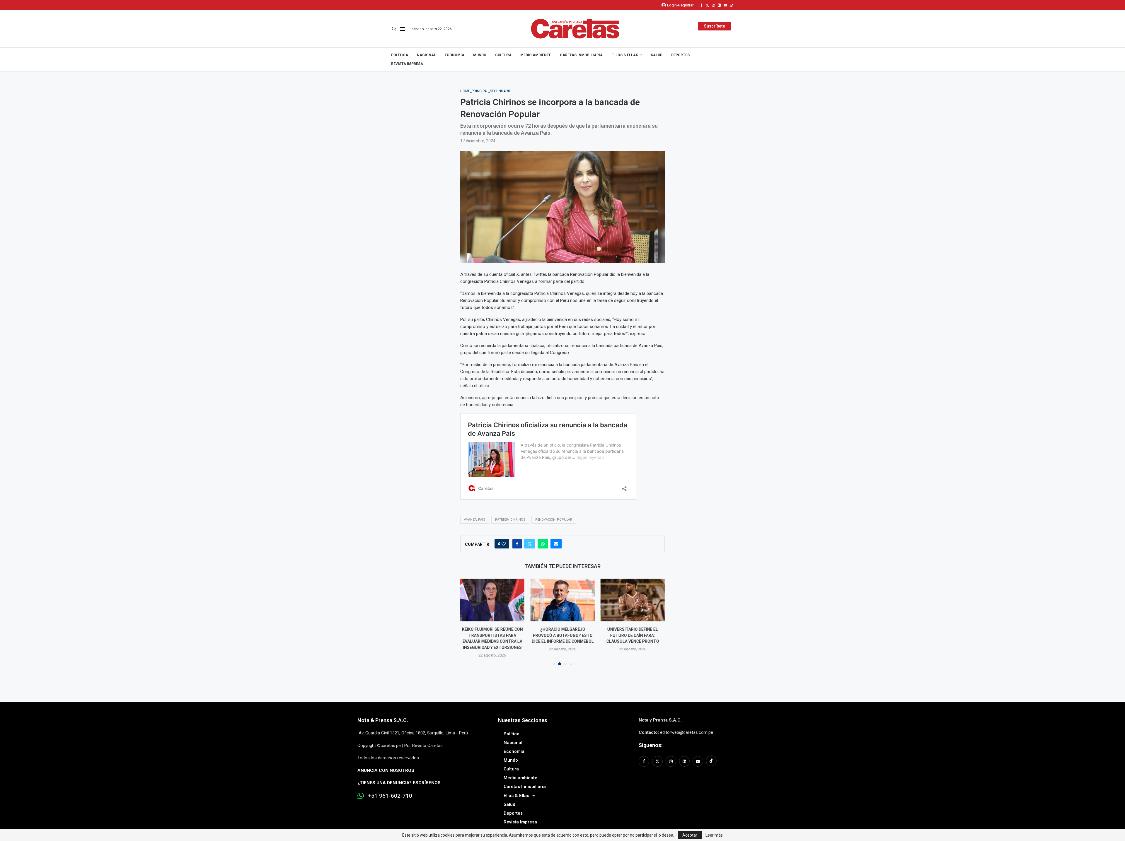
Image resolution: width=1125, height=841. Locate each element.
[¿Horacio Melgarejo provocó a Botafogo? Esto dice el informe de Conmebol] (562, 600)
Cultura (503, 55)
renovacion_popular (553, 520)
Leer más (714, 835)
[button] (468, 622)
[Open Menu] (402, 29)
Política (399, 55)
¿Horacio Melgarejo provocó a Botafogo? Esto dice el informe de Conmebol (562, 635)
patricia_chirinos (510, 520)
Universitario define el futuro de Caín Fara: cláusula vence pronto (632, 635)
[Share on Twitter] (529, 543)
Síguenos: (650, 745)
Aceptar (689, 835)
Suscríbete (714, 26)
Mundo (479, 55)
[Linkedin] (719, 5)
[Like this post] (504, 543)
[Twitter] (707, 5)
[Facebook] (701, 5)
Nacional (426, 55)
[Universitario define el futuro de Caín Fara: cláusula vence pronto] (633, 600)
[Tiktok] (732, 5)
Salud (656, 55)
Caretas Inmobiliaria (581, 55)
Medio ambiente (535, 55)
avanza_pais (474, 520)
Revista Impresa (407, 64)
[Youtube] (725, 5)
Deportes (680, 55)
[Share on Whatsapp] (543, 543)
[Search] (394, 29)
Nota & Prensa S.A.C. (382, 720)
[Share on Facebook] (517, 543)
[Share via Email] (556, 543)
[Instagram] (713, 5)
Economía (454, 55)
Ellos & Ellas (624, 55)
